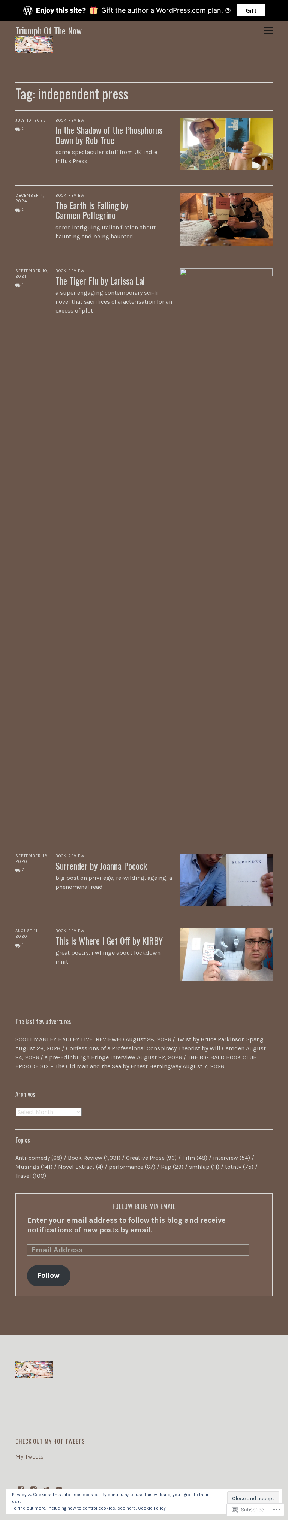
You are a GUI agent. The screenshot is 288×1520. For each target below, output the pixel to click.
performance (126, 1166)
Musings (27, 1166)
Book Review (70, 120)
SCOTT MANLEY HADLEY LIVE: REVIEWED (69, 1039)
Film (188, 1157)
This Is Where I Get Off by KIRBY (109, 940)
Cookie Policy (152, 1508)
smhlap (199, 1166)
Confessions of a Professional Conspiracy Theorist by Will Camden (155, 1048)
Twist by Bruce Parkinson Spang (220, 1039)
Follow (49, 1275)
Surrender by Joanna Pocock (101, 865)
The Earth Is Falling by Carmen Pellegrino (92, 210)
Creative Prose (145, 1157)
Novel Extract (76, 1166)
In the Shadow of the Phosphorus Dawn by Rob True (109, 134)
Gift (251, 10)
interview (225, 1157)
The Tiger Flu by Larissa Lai (100, 280)
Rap (166, 1166)
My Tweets (29, 1456)
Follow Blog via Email (144, 1206)
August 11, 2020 (27, 933)
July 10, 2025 (30, 120)
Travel (23, 1175)
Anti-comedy (32, 1157)
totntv (233, 1166)
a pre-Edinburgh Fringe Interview (90, 1057)
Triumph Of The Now (48, 30)
